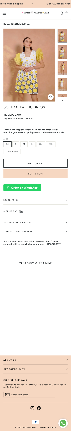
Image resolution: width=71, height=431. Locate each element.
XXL (51, 144)
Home (6, 24)
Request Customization (18, 231)
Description (11, 200)
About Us (9, 360)
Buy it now (35, 173)
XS (7, 144)
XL (40, 144)
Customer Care (14, 369)
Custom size (12, 151)
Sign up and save (15, 380)
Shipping (7, 118)
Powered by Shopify (47, 427)
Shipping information (17, 222)
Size (5, 139)
